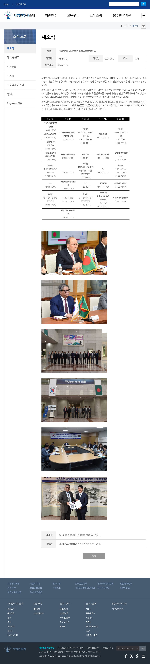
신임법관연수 (39, 613)
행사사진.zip (63, 65)
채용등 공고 (13, 57)
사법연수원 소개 (24, 15)
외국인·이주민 (104, 588)
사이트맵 (144, 15)
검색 (143, 4)
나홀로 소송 (35, 583)
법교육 (62, 626)
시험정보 (56, 588)
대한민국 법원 (21, 4)
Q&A (9, 94)
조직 (9, 622)
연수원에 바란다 (15, 84)
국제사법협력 (65, 618)
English (6, 4)
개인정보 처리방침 (46, 648)
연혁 (9, 618)
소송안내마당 (13, 583)
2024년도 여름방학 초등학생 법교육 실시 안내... (79, 535)
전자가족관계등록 (105, 583)
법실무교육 (64, 613)
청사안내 (10, 626)
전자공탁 (11, 588)
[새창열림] (142, 26)
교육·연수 (73, 15)
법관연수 (51, 15)
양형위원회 (125, 588)
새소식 (10, 48)
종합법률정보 (36, 588)
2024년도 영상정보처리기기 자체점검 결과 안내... (80, 544)
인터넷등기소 (81, 583)
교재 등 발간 (64, 622)
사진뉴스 (11, 66)
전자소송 (56, 583)
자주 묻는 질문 (14, 103)
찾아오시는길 (12, 635)
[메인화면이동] (121, 26)
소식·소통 (96, 15)
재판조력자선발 (14, 592)
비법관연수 (64, 609)
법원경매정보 (126, 583)
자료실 (10, 75)
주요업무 (10, 613)
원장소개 (10, 609)
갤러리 (10, 631)
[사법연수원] (18, 646)
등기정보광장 (36, 592)
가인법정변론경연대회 (85, 588)
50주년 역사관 (121, 15)
